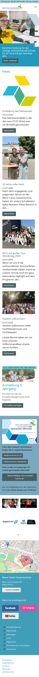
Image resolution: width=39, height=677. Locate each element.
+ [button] (3, 543)
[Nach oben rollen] (34, 672)
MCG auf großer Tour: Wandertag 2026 (14, 254)
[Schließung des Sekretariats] (19, 90)
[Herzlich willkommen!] (18, 302)
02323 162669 (12, 590)
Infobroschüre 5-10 (12, 455)
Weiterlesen (9, 130)
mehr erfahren (10, 60)
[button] (2, 27)
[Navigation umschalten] (35, 7)
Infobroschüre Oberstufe (15, 461)
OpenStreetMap (28, 572)
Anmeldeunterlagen (13, 405)
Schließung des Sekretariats (17, 111)
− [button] (3, 546)
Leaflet (19, 572)
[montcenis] (12, 7)
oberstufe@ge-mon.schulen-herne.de (20, 477)
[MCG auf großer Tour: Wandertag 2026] (18, 234)
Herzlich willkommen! (13, 319)
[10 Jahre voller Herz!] (18, 158)
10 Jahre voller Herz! (13, 184)
